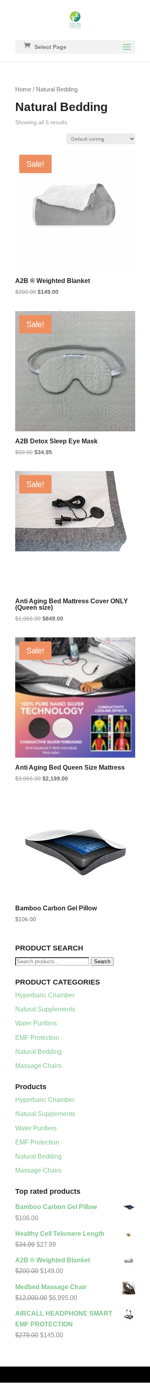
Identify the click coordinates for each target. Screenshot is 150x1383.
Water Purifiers (36, 1023)
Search (102, 961)
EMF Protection (37, 1037)
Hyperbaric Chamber (44, 995)
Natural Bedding (38, 1051)
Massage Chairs (38, 1065)
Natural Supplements (45, 1009)
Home (23, 89)
